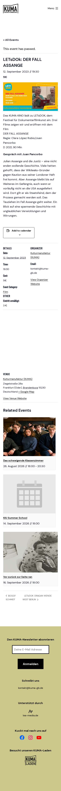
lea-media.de (30, 715)
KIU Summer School (15, 517)
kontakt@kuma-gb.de (30, 688)
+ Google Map (26, 391)
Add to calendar (21, 230)
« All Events (11, 40)
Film (5, 291)
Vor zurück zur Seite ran (17, 576)
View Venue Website (15, 398)
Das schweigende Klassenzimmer (23, 460)
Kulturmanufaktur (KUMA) (17, 379)
